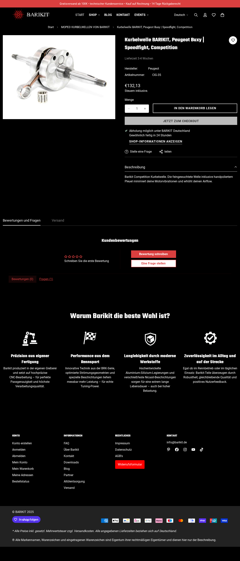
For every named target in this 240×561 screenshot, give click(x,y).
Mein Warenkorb (23, 468)
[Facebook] (177, 449)
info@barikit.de (177, 442)
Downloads (71, 462)
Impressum (122, 443)
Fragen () (46, 279)
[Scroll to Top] (232, 540)
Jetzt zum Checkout (181, 121)
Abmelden (19, 456)
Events (140, 15)
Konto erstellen (22, 443)
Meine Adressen (22, 475)
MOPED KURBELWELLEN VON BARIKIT (85, 27)
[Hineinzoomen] (112, 43)
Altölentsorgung (74, 481)
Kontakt (123, 15)
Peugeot (153, 68)
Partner (68, 475)
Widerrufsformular (130, 464)
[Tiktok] (201, 449)
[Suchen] (196, 15)
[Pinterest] (168, 449)
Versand (69, 488)
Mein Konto (19, 462)
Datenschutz (123, 449)
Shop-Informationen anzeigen (155, 141)
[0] (222, 15)
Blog (108, 15)
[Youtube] (193, 449)
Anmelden (19, 449)
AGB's (119, 456)
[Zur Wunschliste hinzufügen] (233, 40)
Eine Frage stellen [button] (153, 263)
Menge (129, 100)
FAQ (66, 443)
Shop (93, 15)
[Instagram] (185, 449)
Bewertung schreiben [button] (153, 254)
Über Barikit (71, 449)
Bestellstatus (20, 481)
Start (79, 15)
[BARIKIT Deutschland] (31, 14)
